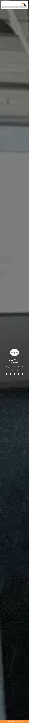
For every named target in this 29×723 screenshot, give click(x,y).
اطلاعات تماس (14, 371)
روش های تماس (23, 7)
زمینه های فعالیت (14, 7)
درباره (19, 7)
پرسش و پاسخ (4, 7)
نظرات (9, 7)
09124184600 (14, 363)
